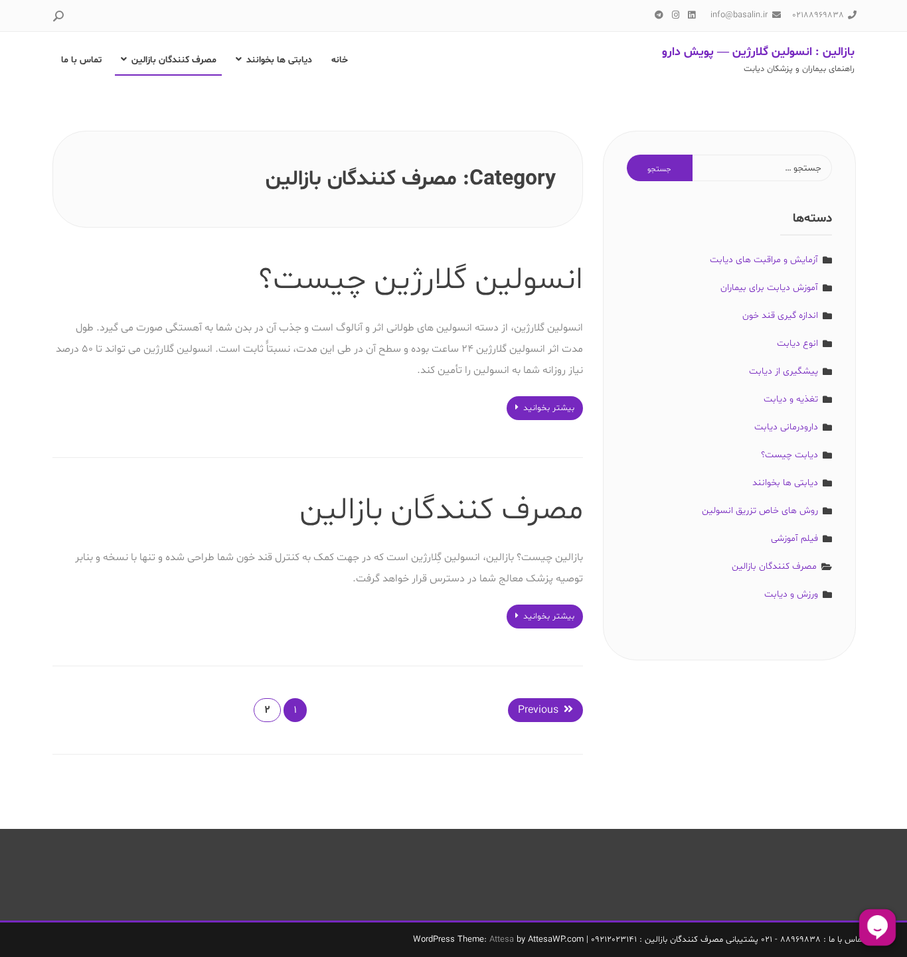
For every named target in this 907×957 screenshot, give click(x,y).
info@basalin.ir (739, 15)
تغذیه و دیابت (791, 399)
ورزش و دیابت (791, 594)
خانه (339, 60)
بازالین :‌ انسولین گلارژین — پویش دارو (758, 52)
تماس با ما (81, 60)
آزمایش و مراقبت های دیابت (764, 260)
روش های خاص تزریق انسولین (760, 510)
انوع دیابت (797, 343)
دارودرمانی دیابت (786, 427)
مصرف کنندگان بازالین (173, 60)
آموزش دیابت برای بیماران (769, 287)
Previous (538, 710)
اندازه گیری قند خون (780, 315)
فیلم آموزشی (794, 538)
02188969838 (818, 15)
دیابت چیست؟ (789, 455)
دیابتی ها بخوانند (279, 60)
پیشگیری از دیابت (783, 371)
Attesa (501, 940)
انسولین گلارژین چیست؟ (420, 280)
